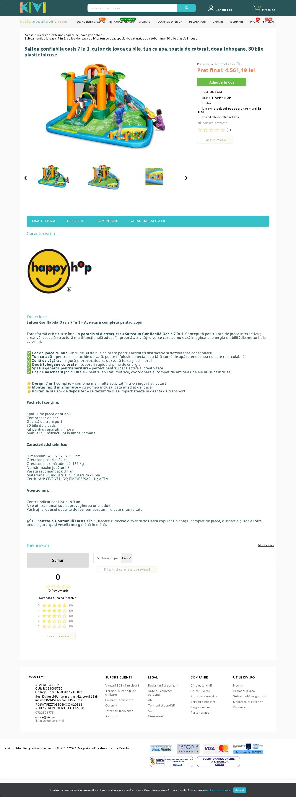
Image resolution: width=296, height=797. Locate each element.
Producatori (241, 707)
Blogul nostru (200, 707)
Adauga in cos (221, 82)
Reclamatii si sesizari (163, 685)
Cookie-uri (155, 716)
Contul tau (223, 10)
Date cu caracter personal (160, 692)
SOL (151, 711)
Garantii (111, 705)
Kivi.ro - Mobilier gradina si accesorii (30, 748)
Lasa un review (215, 140)
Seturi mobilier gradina (249, 696)
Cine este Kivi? (201, 685)
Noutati (238, 685)
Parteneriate (199, 712)
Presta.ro (126, 748)
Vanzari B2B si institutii (122, 685)
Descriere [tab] (76, 221)
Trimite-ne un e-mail (50, 720)
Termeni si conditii (161, 705)
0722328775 (44, 712)
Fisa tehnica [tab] (43, 221)
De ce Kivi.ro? (200, 691)
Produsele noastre (204, 696)
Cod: (205, 92)
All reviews (266, 545)
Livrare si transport (119, 700)
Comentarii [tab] (107, 221)
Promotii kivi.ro (244, 691)
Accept (239, 790)
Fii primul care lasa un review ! (127, 569)
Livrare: (207, 108)
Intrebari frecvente (119, 711)
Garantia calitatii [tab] (147, 221)
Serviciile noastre (203, 701)
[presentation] (25, 177)
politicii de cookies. (218, 790)
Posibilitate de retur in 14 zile (221, 117)
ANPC (152, 700)
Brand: (206, 97)
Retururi (111, 716)
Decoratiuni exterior (248, 701)
